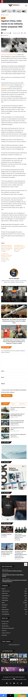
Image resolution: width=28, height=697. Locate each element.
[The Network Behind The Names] (7, 529)
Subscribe (4, 635)
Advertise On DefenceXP (8, 628)
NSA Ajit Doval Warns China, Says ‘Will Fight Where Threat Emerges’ (7, 247)
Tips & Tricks (5, 611)
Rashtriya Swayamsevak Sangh (9, 54)
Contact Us (4, 623)
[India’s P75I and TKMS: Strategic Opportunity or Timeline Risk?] (7, 546)
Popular (5, 403)
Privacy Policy (5, 621)
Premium (4, 607)
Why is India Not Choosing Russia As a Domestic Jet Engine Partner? (17, 422)
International (5, 600)
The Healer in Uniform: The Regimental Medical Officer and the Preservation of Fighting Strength (21, 554)
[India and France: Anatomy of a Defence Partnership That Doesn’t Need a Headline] (14, 655)
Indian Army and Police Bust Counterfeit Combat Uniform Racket (14, 295)
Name (3, 371)
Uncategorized (5, 614)
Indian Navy (5, 598)
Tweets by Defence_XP (14, 644)
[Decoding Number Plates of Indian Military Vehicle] (5, 416)
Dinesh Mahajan (6, 33)
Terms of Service (6, 632)
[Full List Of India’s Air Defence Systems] (5, 409)
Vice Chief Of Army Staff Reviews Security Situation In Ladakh (19, 247)
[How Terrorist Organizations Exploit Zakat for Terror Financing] (21, 529)
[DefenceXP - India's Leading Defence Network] (14, 5)
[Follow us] (26, 564)
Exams (3, 588)
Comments (22, 403)
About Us (4, 630)
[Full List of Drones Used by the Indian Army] (5, 436)
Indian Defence (5, 595)
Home (3, 14)
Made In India (23, 679)
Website (3, 383)
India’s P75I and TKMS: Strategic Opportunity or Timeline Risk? (7, 553)
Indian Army (5, 593)
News (7, 14)
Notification (5, 604)
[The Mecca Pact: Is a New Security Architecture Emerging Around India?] (5, 655)
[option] (14, 294)
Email (3, 377)
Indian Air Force (5, 591)
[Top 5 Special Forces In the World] (5, 430)
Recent (13, 403)
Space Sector (5, 609)
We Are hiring (5, 626)
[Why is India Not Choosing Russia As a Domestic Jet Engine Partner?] (5, 423)
